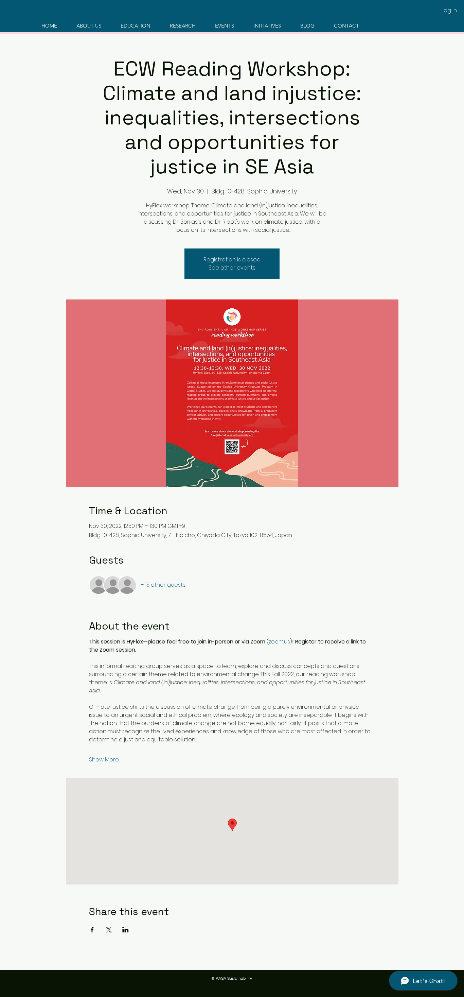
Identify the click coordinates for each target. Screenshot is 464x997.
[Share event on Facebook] (92, 929)
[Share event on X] (109, 929)
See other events (232, 268)
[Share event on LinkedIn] (125, 929)
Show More (104, 759)
